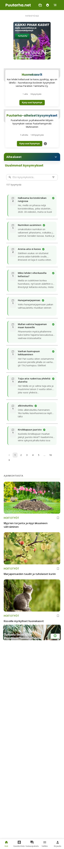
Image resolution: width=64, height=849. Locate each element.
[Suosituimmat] (47, 5)
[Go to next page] (9, 460)
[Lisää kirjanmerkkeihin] (58, 518)
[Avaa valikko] (55, 5)
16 (50, 454)
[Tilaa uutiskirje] (40, 5)
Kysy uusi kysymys (32, 102)
